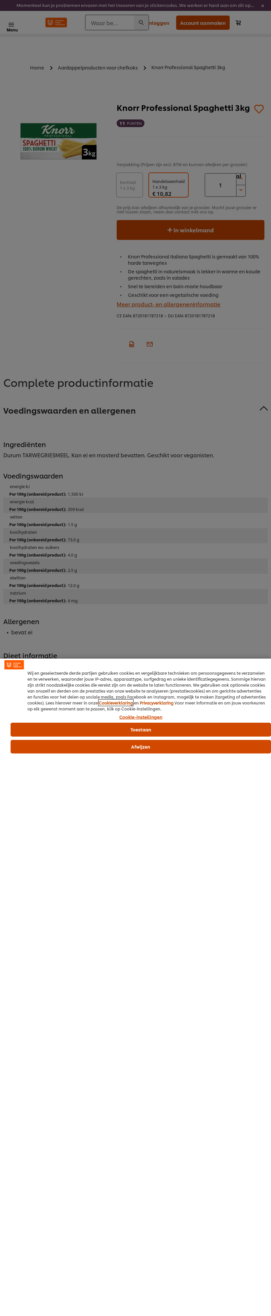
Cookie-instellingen (140, 717)
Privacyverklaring (157, 702)
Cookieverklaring (116, 702)
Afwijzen (140, 746)
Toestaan (141, 729)
